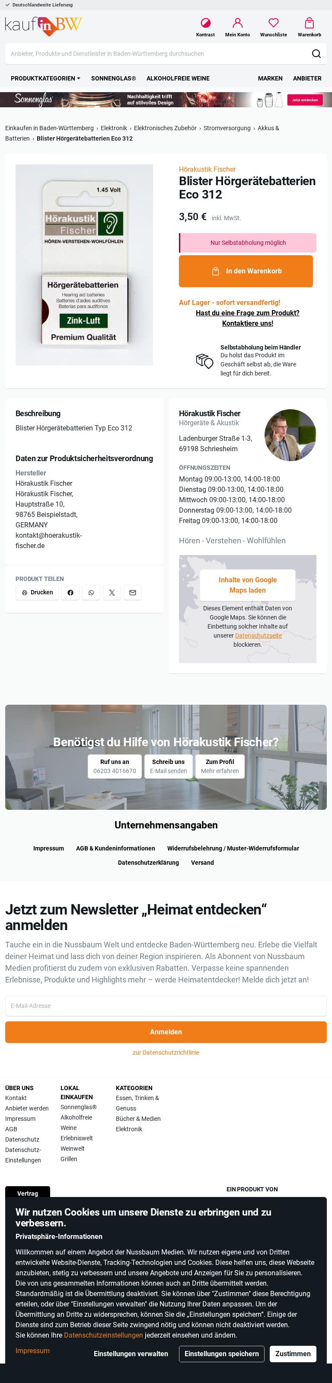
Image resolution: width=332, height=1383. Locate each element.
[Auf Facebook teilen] (70, 592)
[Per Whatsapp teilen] (91, 592)
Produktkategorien (43, 78)
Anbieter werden (27, 1108)
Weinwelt (73, 1148)
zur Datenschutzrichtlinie (166, 1052)
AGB (11, 1129)
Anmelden (166, 1032)
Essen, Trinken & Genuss (137, 1103)
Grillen (69, 1158)
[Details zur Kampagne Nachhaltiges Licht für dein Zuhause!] (166, 99)
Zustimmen (293, 1354)
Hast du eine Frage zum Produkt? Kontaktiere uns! (248, 318)
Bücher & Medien (138, 1118)
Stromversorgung (227, 128)
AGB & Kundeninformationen (115, 848)
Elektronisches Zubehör (165, 128)
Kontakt (16, 1097)
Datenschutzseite (258, 635)
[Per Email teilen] (133, 592)
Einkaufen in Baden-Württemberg (49, 128)
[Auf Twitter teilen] (112, 592)
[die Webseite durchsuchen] (316, 54)
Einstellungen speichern (222, 1354)
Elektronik (114, 128)
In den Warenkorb (254, 271)
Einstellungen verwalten (131, 1354)
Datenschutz (22, 1139)
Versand (202, 862)
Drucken (42, 592)
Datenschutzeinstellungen (103, 1335)
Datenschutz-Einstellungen (23, 1155)
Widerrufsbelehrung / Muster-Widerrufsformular (233, 848)
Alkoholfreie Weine (76, 1122)
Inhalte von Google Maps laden (248, 585)
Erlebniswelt (77, 1138)
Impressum (33, 1351)
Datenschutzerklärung (148, 862)
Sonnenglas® (79, 1107)
